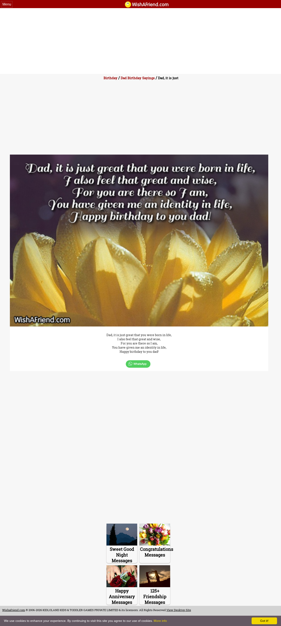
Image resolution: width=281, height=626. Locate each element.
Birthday (110, 78)
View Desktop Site (178, 610)
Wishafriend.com (13, 610)
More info (160, 620)
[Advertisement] (140, 41)
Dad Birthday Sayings (138, 78)
